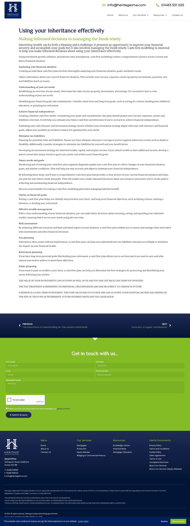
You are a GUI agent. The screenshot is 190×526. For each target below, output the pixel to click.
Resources (158, 15)
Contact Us (177, 15)
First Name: (11, 362)
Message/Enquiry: (13, 380)
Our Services (139, 15)
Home (110, 15)
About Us (123, 15)
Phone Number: (102, 371)
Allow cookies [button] (178, 521)
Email (8, 371)
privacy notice (63, 408)
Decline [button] (164, 521)
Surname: (100, 362)
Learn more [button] (83, 521)
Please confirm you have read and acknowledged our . (39, 408)
